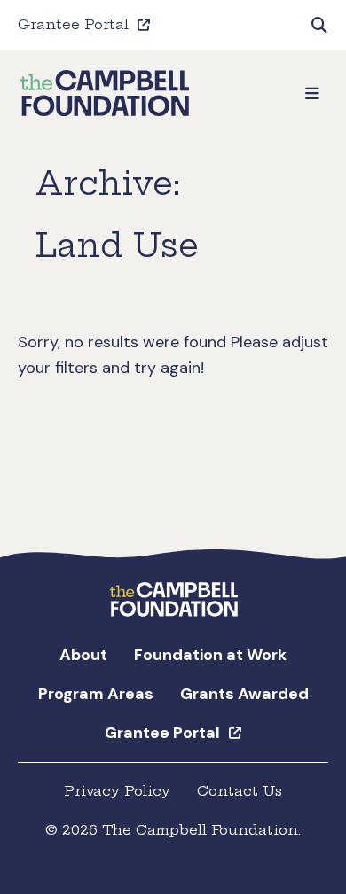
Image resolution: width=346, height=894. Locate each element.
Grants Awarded (244, 693)
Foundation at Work (210, 654)
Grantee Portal (73, 24)
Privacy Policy (117, 790)
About (83, 654)
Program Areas (95, 693)
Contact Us (239, 790)
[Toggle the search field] (319, 25)
